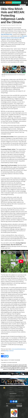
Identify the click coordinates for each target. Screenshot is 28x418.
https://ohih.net (9, 350)
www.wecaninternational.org (19, 349)
